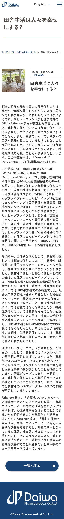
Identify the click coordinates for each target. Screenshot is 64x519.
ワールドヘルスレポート (24, 52)
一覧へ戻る (32, 466)
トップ (5, 52)
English (40, 4)
